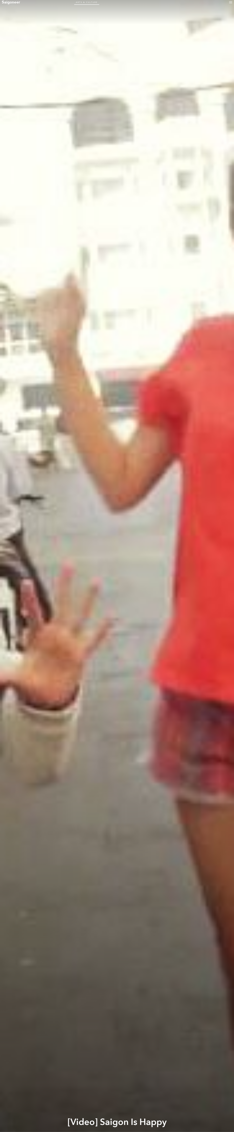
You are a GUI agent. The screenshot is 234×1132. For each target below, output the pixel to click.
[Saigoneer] (11, 2)
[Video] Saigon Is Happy (117, 1122)
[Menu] (230, 2)
